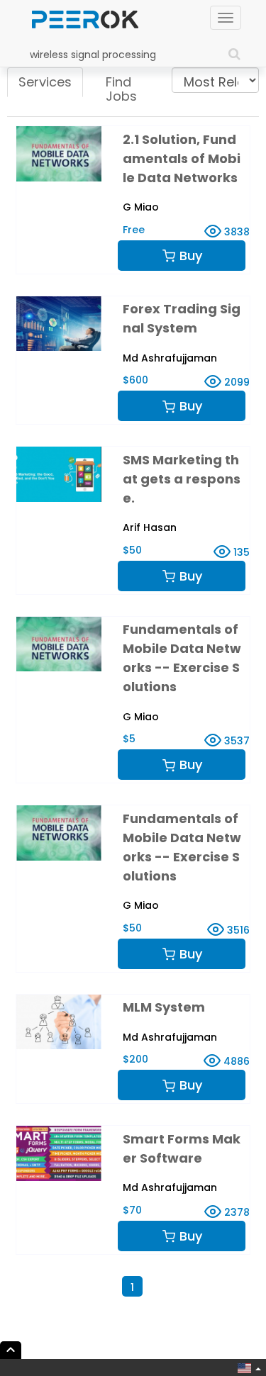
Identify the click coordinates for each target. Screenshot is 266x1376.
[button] (247, 1368)
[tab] (45, 82)
